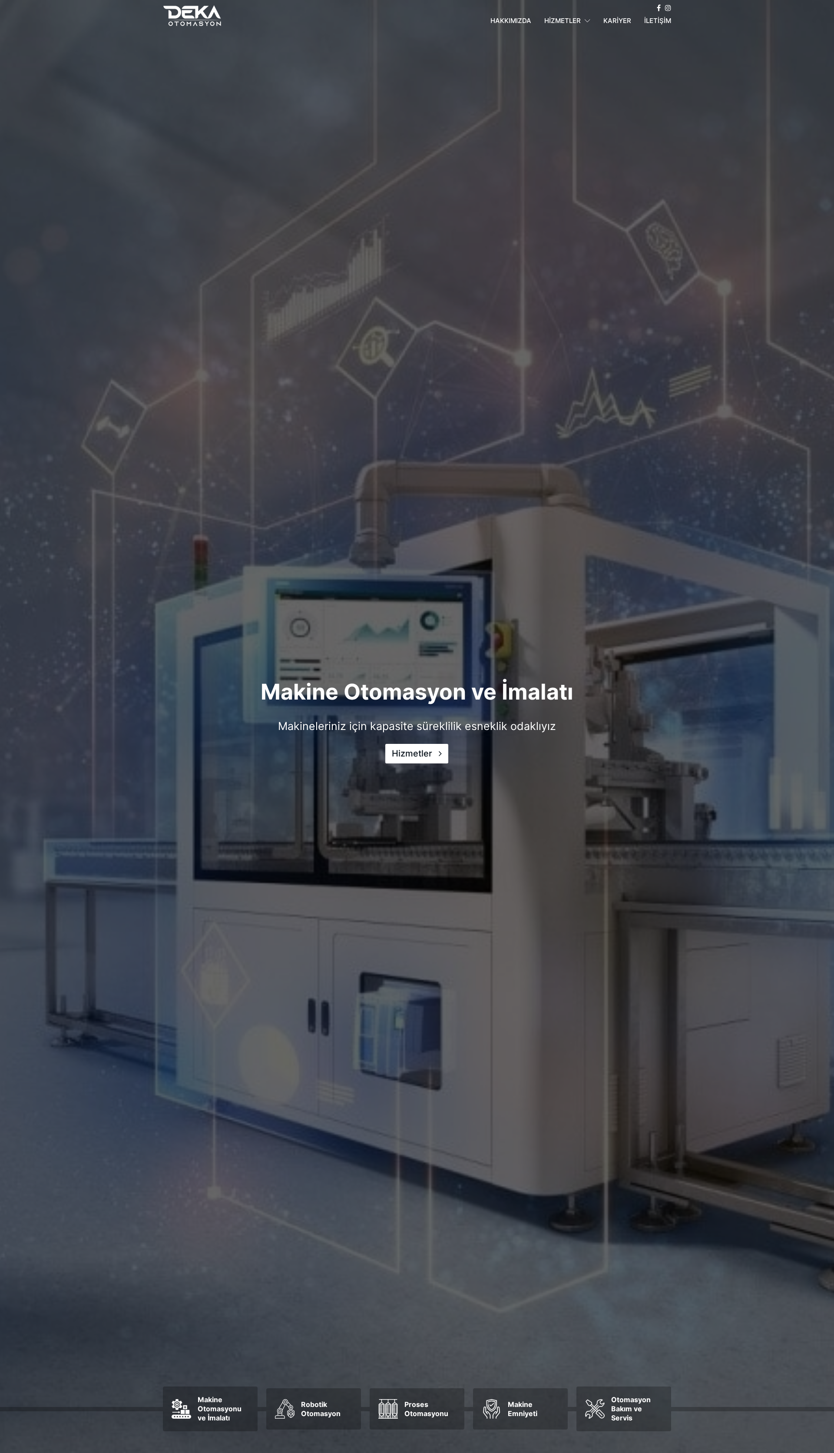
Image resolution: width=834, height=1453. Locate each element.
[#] (659, 7)
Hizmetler (413, 754)
